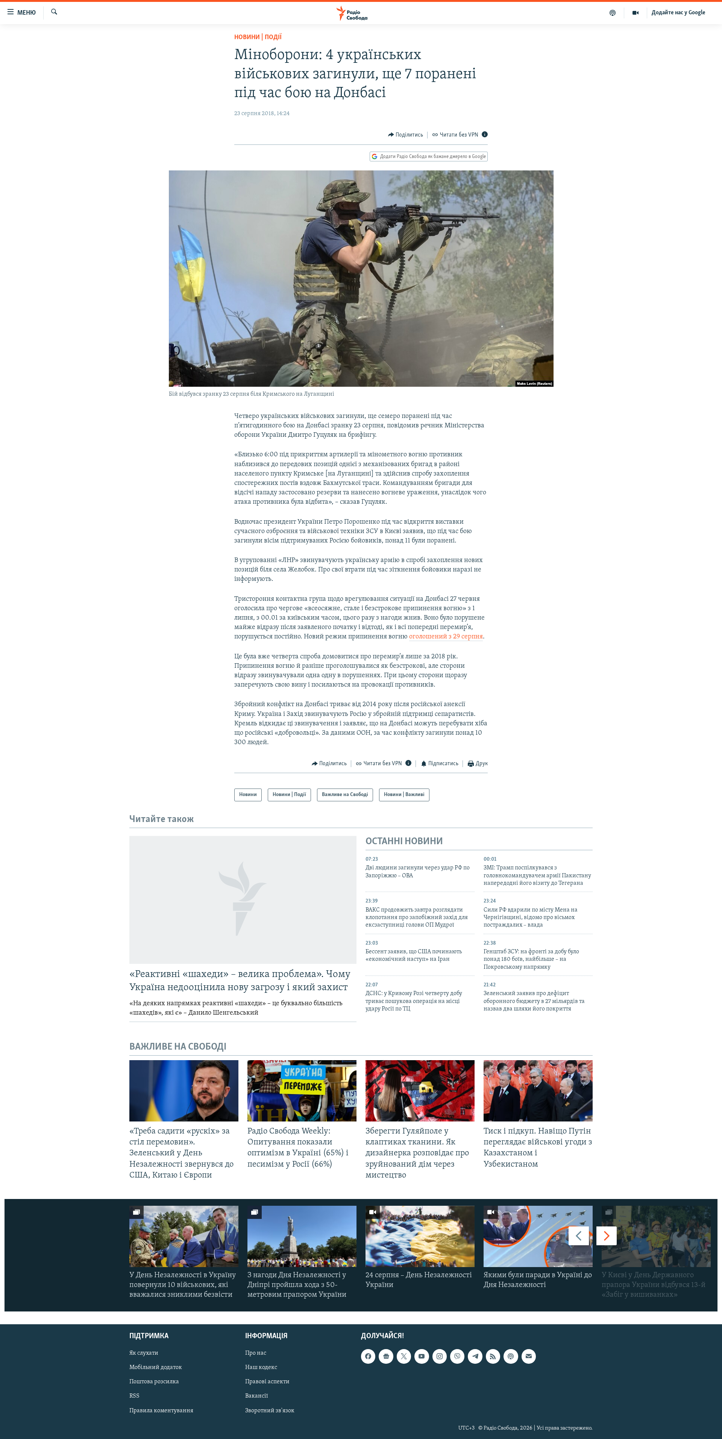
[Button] (405, 135)
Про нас (255, 1353)
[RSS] (493, 1356)
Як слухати (143, 1353)
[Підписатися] (529, 1356)
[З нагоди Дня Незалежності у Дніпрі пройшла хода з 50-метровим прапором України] (301, 1236)
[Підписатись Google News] (386, 1356)
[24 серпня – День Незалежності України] (420, 1236)
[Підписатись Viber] (457, 1356)
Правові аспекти (267, 1382)
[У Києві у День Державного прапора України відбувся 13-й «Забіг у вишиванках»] (656, 1236)
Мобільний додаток (155, 1368)
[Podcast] (511, 1356)
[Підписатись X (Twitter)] (404, 1356)
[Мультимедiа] (635, 13)
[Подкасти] (612, 13)
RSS (134, 1396)
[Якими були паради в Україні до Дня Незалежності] (538, 1236)
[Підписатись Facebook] (368, 1356)
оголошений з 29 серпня (446, 637)
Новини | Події (258, 37)
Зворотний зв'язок (269, 1410)
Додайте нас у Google (678, 13)
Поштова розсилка (154, 1382)
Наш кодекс (261, 1368)
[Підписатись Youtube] (421, 1356)
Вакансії (256, 1396)
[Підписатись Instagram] (439, 1356)
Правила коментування (161, 1410)
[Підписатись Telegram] (475, 1356)
